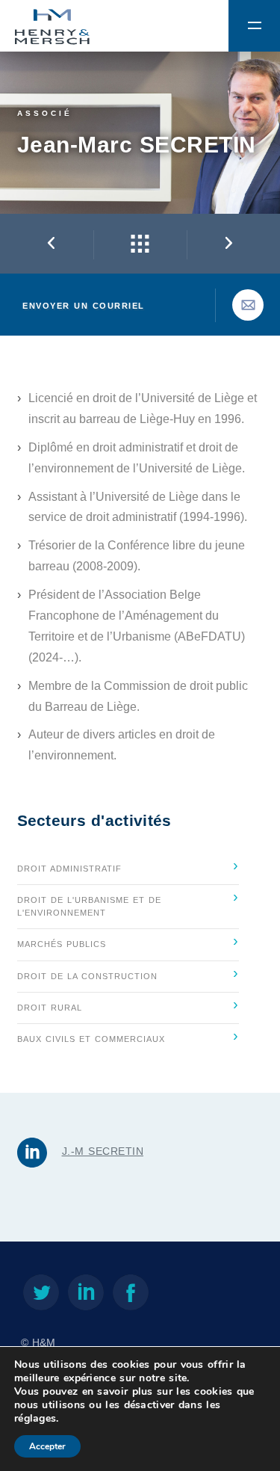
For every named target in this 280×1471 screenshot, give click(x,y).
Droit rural (128, 1004)
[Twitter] (41, 1295)
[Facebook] (131, 1295)
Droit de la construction (128, 972)
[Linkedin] (86, 1295)
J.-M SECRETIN (103, 1151)
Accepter (47, 1446)
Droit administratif (128, 865)
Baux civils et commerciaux (128, 1035)
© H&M (38, 1342)
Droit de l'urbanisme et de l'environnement (128, 902)
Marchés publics (128, 940)
